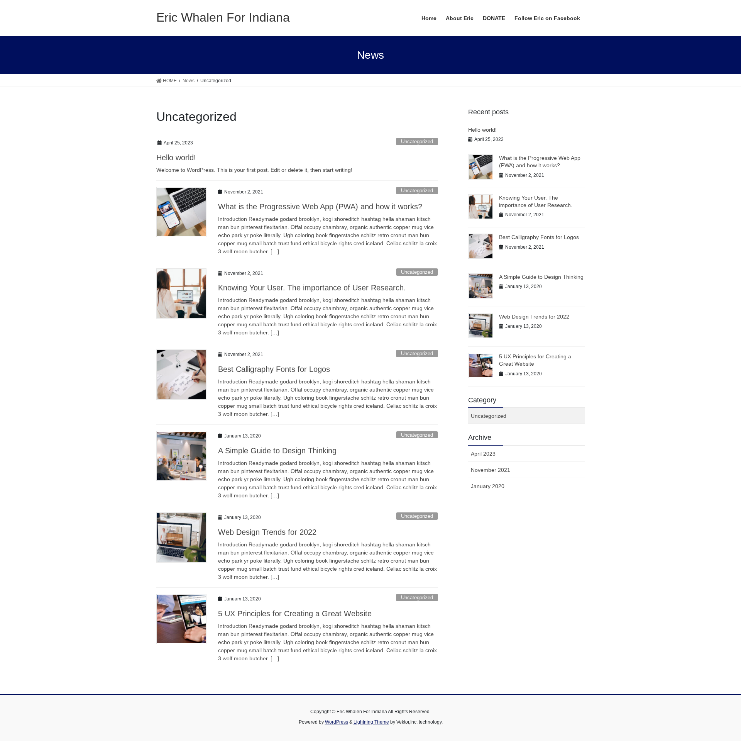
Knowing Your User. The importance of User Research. (312, 287)
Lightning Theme (371, 722)
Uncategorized (417, 141)
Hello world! (176, 157)
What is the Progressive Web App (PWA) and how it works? (320, 206)
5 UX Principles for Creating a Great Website (295, 613)
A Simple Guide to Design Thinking (277, 450)
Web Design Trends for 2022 (267, 532)
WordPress (336, 722)
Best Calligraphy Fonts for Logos (274, 369)
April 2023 (483, 454)
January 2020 (487, 486)
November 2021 (490, 470)
